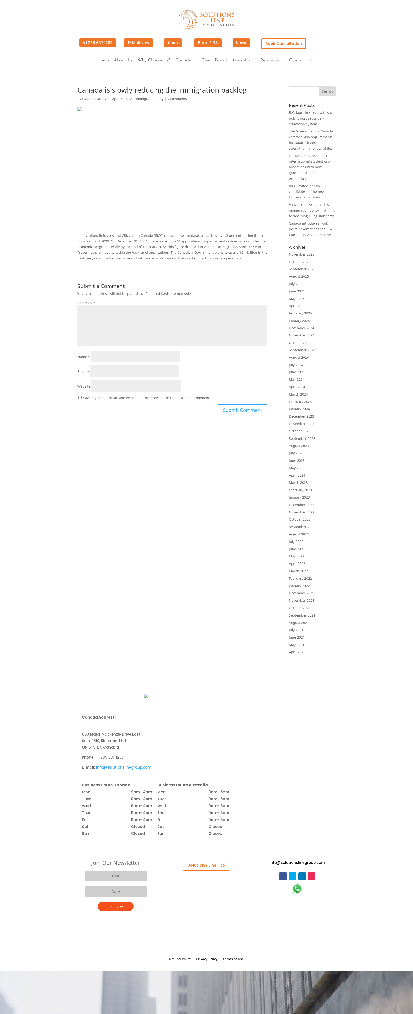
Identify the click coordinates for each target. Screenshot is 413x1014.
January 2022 (299, 586)
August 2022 (299, 534)
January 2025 (299, 320)
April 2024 (297, 387)
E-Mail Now (138, 42)
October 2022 (299, 519)
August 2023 (299, 445)
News (241, 42)
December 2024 (301, 328)
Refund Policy (180, 959)
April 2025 (297, 305)
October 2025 (299, 261)
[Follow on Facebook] (283, 876)
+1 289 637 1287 (98, 42)
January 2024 (299, 409)
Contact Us (300, 61)
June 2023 (297, 460)
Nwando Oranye (95, 98)
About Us (123, 61)
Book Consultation (284, 43)
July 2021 (296, 630)
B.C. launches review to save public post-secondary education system (311, 118)
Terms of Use (233, 959)
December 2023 (301, 416)
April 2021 (297, 652)
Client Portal (214, 61)
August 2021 (299, 622)
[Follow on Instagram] (311, 876)
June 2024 (297, 372)
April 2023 (297, 475)
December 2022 (301, 504)
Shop (173, 42)
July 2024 (296, 365)
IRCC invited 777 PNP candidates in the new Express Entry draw (307, 192)
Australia (241, 61)
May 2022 (296, 556)
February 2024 (300, 401)
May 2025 (296, 298)
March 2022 (298, 571)
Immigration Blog (149, 98)
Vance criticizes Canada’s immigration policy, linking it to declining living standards (312, 210)
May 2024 (296, 379)
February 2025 (300, 313)
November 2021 (301, 600)
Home (103, 61)
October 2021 (299, 608)
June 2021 (297, 637)
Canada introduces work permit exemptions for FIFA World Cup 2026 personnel (310, 229)
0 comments (177, 98)
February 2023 (300, 490)
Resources (269, 61)
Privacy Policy (206, 959)
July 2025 (296, 283)
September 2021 (302, 615)
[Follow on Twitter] (292, 876)
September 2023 (302, 438)
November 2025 (301, 254)
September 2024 (302, 350)
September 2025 (302, 269)
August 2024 (299, 357)
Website (83, 386)
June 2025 (297, 291)
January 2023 (299, 497)
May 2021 (296, 644)
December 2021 (301, 593)
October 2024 (299, 342)
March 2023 (298, 482)
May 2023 (296, 468)
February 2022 (300, 578)
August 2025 (299, 276)
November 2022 (301, 512)
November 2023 (301, 423)
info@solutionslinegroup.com (123, 767)
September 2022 (302, 526)
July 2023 (296, 453)
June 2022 (297, 549)
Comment (86, 302)
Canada (183, 61)
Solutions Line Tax (206, 865)
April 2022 (297, 563)
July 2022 (296, 541)
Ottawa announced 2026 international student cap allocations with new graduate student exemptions (309, 167)
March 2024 (298, 394)
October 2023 (299, 431)
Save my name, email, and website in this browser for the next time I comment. (146, 398)
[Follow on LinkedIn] (302, 876)
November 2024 (301, 335)
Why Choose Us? (154, 61)
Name (83, 356)
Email (83, 371)
